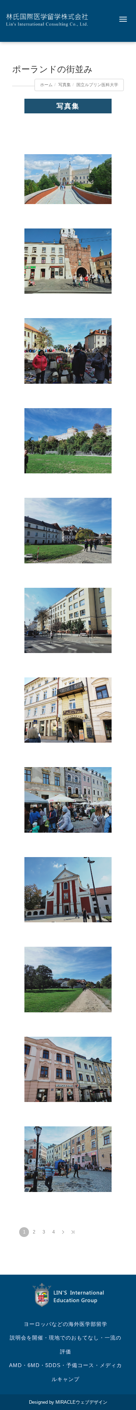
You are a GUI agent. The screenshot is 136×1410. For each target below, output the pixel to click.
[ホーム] (47, 19)
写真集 (64, 84)
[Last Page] (73, 1232)
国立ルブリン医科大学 (97, 84)
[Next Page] (63, 1232)
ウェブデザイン (91, 1402)
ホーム (46, 84)
